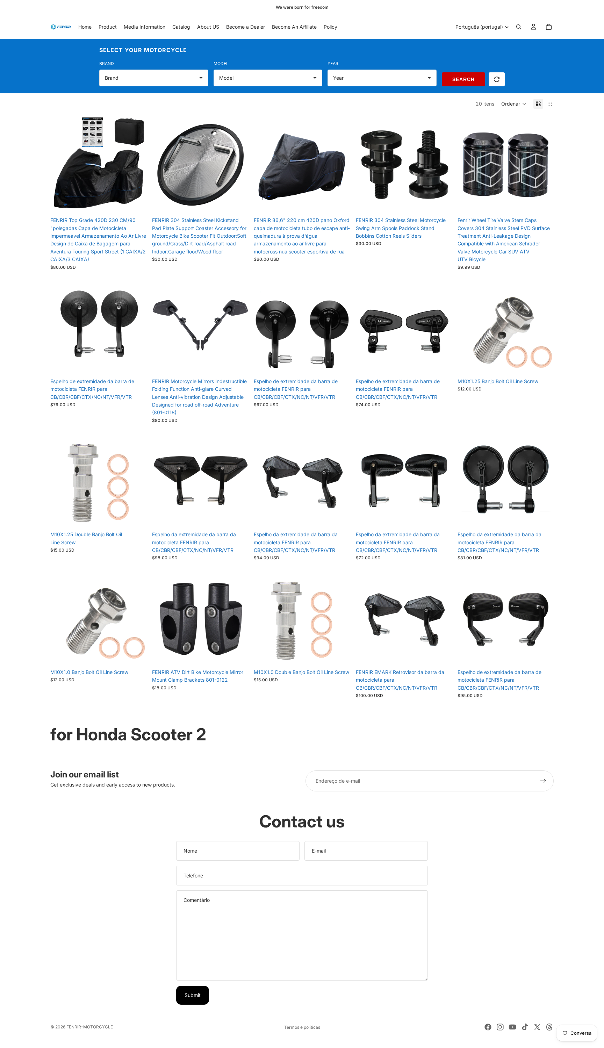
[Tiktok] (525, 1027)
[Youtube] (512, 1027)
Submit (193, 995)
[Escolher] (135, 202)
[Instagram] (500, 1027)
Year (333, 63)
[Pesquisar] (518, 27)
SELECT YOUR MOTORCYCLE (143, 49)
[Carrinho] (548, 27)
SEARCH (463, 79)
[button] (513, 104)
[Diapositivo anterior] (60, 165)
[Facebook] (488, 1027)
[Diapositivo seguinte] (135, 165)
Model (221, 63)
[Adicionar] (237, 202)
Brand (106, 63)
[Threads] (549, 1027)
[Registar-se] (543, 781)
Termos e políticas (302, 1027)
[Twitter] (537, 1027)
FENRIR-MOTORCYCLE (89, 1026)
